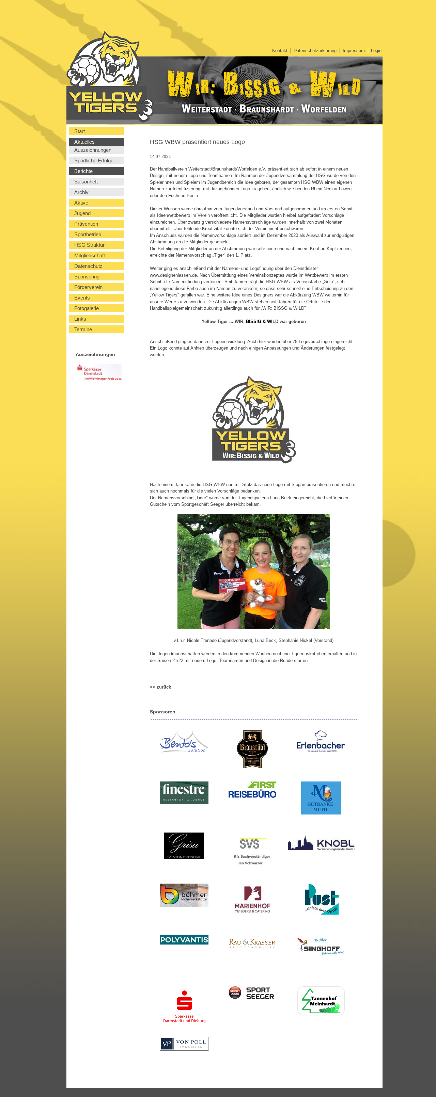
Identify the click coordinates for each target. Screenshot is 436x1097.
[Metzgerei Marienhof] (252, 901)
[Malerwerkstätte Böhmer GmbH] (184, 896)
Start (79, 131)
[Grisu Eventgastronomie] (184, 847)
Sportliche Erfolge (93, 160)
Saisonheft (86, 181)
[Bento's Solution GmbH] (184, 742)
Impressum (354, 50)
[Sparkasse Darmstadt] (184, 1008)
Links (80, 319)
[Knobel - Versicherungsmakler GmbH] (321, 844)
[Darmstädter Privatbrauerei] (252, 750)
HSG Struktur (89, 245)
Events (82, 298)
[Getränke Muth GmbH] (321, 799)
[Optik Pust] (321, 900)
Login (376, 50)
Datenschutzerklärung (315, 50)
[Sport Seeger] (252, 994)
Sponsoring (86, 276)
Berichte (179, 102)
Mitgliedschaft (89, 255)
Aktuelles (161, 102)
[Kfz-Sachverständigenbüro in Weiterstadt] (252, 852)
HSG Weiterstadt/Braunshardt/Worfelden (79, 73)
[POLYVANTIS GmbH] (184, 941)
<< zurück (160, 687)
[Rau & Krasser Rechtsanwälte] (252, 945)
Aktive (81, 203)
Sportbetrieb (87, 234)
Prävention (86, 224)
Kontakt (279, 50)
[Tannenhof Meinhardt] (321, 1002)
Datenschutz (88, 266)
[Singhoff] (321, 947)
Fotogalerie (86, 308)
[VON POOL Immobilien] (184, 1045)
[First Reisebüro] (252, 790)
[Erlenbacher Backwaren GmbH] (321, 742)
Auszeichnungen (92, 150)
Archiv (81, 192)
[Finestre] (184, 793)
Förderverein (88, 287)
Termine (83, 329)
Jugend (82, 213)
